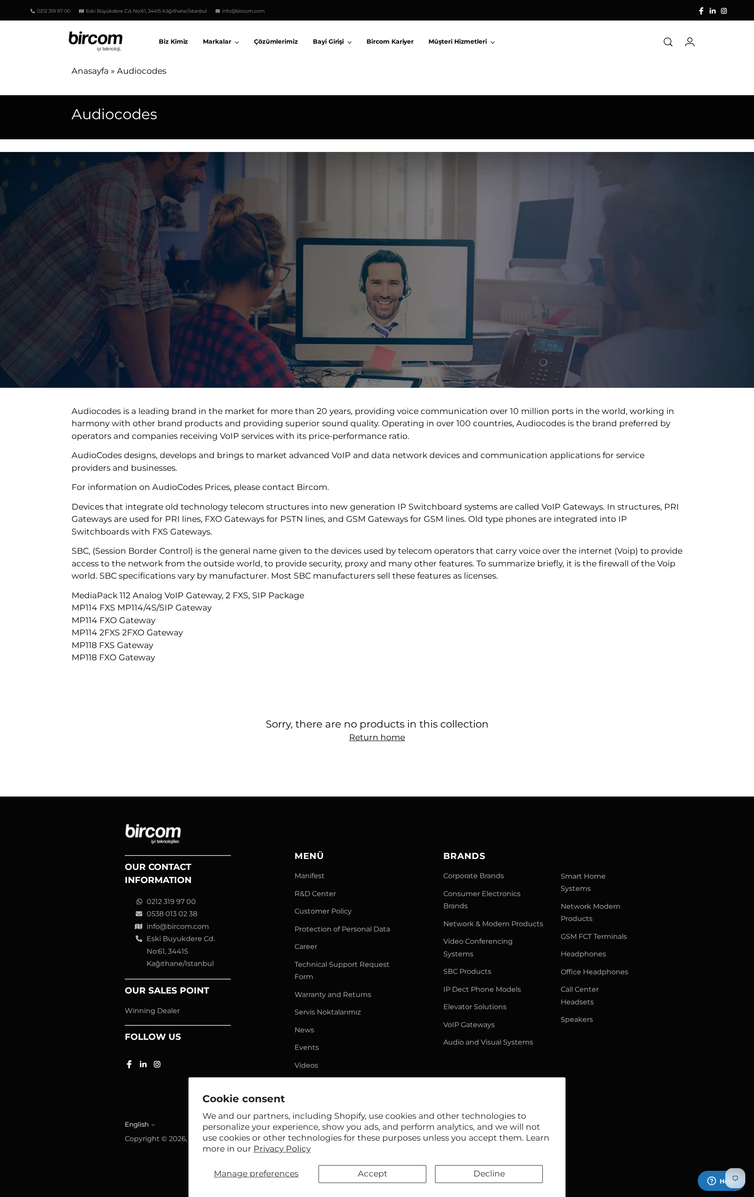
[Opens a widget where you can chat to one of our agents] (721, 1182)
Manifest (310, 876)
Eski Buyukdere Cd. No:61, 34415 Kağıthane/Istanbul (181, 951)
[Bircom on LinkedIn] (712, 11)
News (304, 1030)
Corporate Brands (473, 876)
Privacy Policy (282, 1149)
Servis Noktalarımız (328, 1012)
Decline (489, 1174)
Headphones (583, 954)
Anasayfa (90, 71)
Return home (377, 737)
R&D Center (315, 894)
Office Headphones (594, 972)
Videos (306, 1065)
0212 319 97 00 (171, 901)
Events (307, 1047)
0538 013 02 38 (172, 914)
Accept (372, 1174)
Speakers (577, 1019)
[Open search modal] (668, 42)
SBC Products (467, 971)
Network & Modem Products (493, 924)
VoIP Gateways (469, 1025)
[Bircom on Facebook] (701, 11)
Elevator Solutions (475, 1007)
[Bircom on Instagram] (724, 11)
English (137, 1124)
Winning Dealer (152, 1011)
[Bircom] (95, 42)
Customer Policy (323, 911)
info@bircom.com (178, 926)
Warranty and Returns (333, 994)
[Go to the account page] (686, 42)
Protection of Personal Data (342, 929)
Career (306, 946)
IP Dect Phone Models (482, 989)
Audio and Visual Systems (488, 1042)
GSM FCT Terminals (594, 936)
